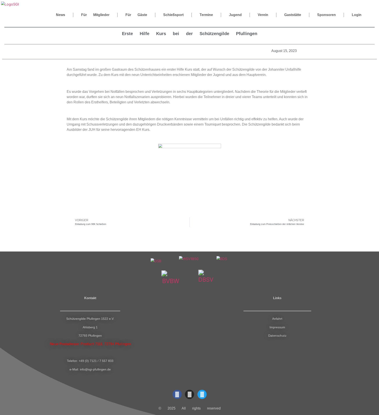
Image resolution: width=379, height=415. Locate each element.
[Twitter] (202, 394)
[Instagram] (189, 394)
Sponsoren (326, 15)
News (60, 15)
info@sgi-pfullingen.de (95, 369)
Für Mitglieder (95, 15)
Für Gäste (136, 15)
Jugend (235, 15)
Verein (263, 15)
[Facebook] (177, 394)
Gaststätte (292, 15)
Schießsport (173, 15)
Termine (206, 15)
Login (356, 15)
